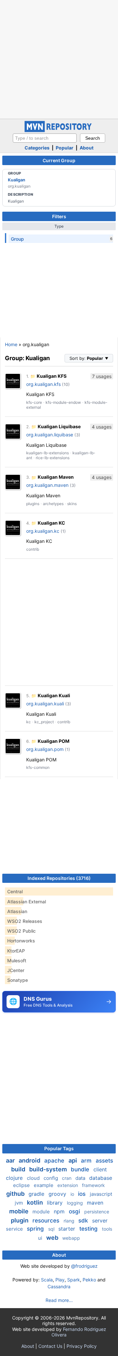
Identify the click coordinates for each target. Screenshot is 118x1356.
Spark (73, 1279)
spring (36, 1228)
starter (67, 1228)
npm (60, 1211)
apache (55, 1160)
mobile (19, 1211)
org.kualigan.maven (47, 485)
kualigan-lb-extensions (47, 452)
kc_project (44, 721)
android (30, 1160)
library (55, 1202)
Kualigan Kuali (54, 695)
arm (87, 1160)
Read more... (59, 1300)
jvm (19, 1203)
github (16, 1193)
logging (75, 1203)
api (73, 1160)
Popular (64, 147)
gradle (37, 1194)
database (100, 1178)
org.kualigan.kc (42, 531)
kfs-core (34, 402)
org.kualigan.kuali (45, 703)
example (44, 1185)
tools (107, 1229)
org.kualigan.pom (45, 749)
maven (95, 1202)
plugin (20, 1220)
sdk (83, 1220)
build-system (48, 1169)
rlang (70, 1220)
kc (28, 721)
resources (46, 1220)
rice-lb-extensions (52, 457)
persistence (96, 1211)
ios (82, 1194)
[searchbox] (45, 138)
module (41, 1211)
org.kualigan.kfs (43, 384)
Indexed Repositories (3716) (59, 878)
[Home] (59, 130)
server (100, 1220)
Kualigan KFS (52, 376)
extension (68, 1185)
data (81, 1178)
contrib (32, 549)
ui (41, 1238)
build (19, 1169)
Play (60, 1279)
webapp (71, 1238)
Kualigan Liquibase (59, 426)
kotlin (35, 1202)
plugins (32, 503)
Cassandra (59, 1286)
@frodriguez (84, 1266)
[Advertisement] (59, 58)
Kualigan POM (53, 741)
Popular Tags (59, 1148)
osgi (75, 1211)
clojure (15, 1178)
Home (11, 344)
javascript (101, 1194)
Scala (47, 1279)
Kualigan (16, 179)
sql (52, 1229)
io (72, 1194)
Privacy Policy (82, 1346)
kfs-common (37, 767)
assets (104, 1160)
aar (11, 1160)
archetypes (53, 503)
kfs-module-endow (63, 402)
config (51, 1178)
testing (89, 1228)
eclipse (22, 1185)
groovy (58, 1194)
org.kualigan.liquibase (49, 434)
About (86, 147)
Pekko (89, 1279)
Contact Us (50, 1346)
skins (72, 503)
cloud (34, 1178)
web (53, 1237)
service (15, 1229)
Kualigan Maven (56, 477)
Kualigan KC (51, 523)
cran (67, 1178)
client (100, 1169)
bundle (81, 1169)
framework (93, 1185)
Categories (37, 147)
